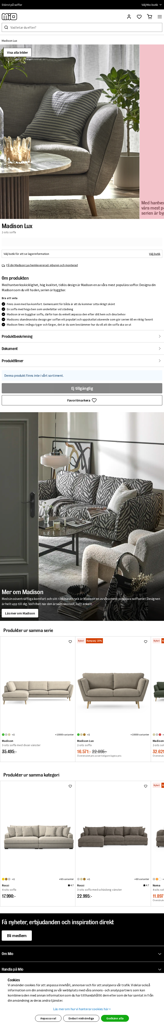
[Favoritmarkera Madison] (70, 641)
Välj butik (154, 254)
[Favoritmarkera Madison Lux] (145, 641)
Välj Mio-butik (150, 5)
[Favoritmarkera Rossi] (70, 786)
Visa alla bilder (17, 52)
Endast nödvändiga (81, 1018)
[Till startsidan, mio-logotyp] (9, 16)
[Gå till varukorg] (149, 16)
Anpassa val (48, 1018)
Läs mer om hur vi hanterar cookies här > (82, 1009)
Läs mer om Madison (20, 613)
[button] (69, 131)
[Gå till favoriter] (139, 16)
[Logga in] (129, 16)
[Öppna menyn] (159, 16)
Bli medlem (17, 935)
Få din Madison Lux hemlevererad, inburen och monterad (42, 265)
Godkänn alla (115, 1018)
